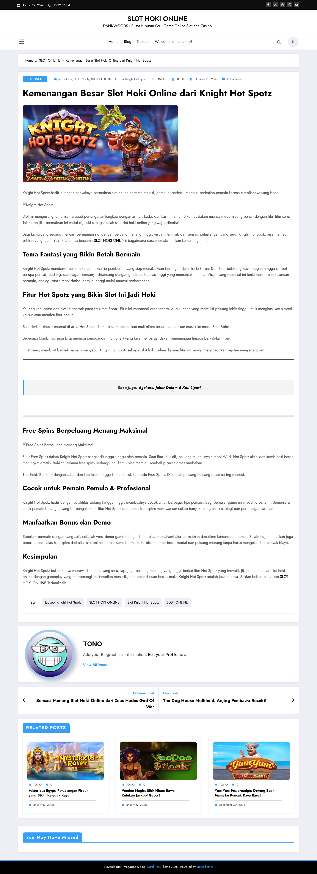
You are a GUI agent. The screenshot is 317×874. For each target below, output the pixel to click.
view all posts (95, 665)
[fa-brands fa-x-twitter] (275, 4)
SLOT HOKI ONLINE (157, 18)
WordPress (153, 867)
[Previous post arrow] (24, 700)
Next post (170, 693)
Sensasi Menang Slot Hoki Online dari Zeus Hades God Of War (95, 704)
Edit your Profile (162, 654)
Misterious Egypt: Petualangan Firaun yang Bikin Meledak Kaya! (58, 793)
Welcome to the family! (173, 41)
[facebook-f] (268, 4)
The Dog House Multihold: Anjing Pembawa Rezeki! (215, 701)
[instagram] (289, 4)
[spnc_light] (293, 41)
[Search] (279, 42)
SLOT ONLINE (35, 79)
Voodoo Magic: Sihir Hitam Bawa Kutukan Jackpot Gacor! (148, 793)
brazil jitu (52, 508)
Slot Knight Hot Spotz (133, 79)
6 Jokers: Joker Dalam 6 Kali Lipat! (169, 387)
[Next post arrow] (293, 700)
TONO (181, 79)
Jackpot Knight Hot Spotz (73, 79)
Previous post (143, 693)
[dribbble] (282, 4)
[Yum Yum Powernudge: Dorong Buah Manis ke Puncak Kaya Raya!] (251, 760)
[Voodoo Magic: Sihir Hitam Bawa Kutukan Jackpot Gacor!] (158, 760)
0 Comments (235, 79)
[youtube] (296, 4)
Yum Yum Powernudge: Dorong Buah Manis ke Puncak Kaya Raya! (245, 793)
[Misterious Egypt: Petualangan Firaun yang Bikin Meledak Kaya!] (65, 760)
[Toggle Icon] (21, 42)
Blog (127, 41)
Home (113, 41)
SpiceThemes (204, 867)
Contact (143, 41)
